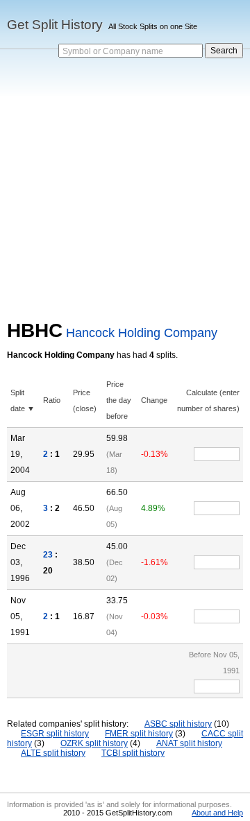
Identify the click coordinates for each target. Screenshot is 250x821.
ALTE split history (53, 753)
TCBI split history (133, 753)
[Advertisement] (125, 188)
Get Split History (55, 24)
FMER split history (139, 733)
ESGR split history (55, 733)
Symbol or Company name (112, 51)
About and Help (217, 813)
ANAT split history (189, 743)
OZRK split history (94, 743)
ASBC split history (178, 724)
